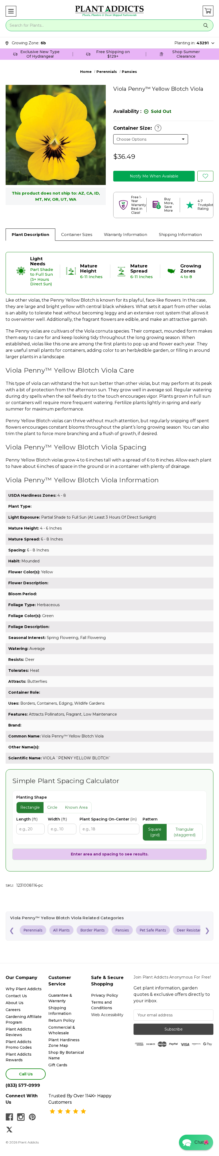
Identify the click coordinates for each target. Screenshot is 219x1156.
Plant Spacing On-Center (108, 819)
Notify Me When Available (154, 176)
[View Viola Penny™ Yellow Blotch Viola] (205, 176)
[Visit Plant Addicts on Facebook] (9, 1117)
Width (57, 819)
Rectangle (30, 807)
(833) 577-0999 (23, 1085)
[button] (11, 11)
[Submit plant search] (206, 25)
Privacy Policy (104, 995)
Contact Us (16, 995)
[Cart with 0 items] (208, 11)
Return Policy (61, 1020)
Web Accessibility (107, 1014)
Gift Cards (57, 1065)
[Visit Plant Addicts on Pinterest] (32, 1117)
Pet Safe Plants (153, 930)
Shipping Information (180, 234)
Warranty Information (125, 234)
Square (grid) (154, 832)
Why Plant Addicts (24, 989)
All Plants (61, 930)
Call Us (26, 1073)
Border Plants (92, 930)
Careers (13, 1009)
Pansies (122, 930)
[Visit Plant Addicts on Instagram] (21, 1117)
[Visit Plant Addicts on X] (9, 1129)
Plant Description (30, 234)
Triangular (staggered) (184, 832)
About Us (15, 1002)
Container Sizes (76, 234)
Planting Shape (31, 797)
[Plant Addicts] (109, 11)
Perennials (33, 930)
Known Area (76, 807)
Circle (52, 807)
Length (27, 819)
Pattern (150, 819)
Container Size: (136, 128)
